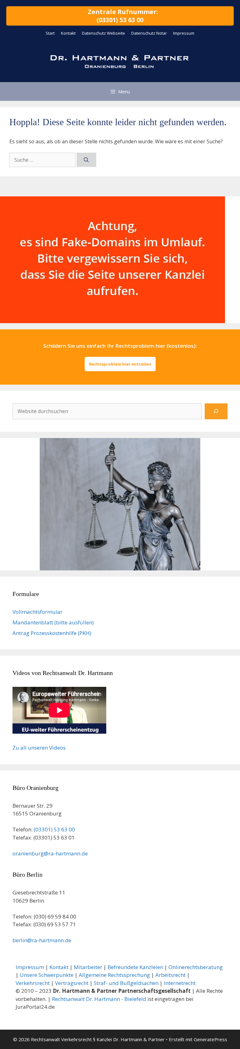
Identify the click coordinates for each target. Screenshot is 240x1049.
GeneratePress (210, 1039)
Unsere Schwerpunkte (46, 974)
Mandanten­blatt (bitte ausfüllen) (53, 622)
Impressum (183, 33)
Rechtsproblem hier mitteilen (120, 364)
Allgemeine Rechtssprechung (114, 974)
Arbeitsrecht (170, 974)
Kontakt (68, 33)
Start (50, 33)
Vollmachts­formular (37, 611)
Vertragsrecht (71, 983)
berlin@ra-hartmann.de (41, 940)
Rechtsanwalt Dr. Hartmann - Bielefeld (99, 998)
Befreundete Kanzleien (135, 967)
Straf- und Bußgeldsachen (126, 983)
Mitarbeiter (88, 967)
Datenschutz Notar (149, 33)
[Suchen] (86, 160)
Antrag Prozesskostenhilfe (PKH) (51, 633)
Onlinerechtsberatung (195, 967)
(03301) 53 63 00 (54, 829)
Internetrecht (180, 983)
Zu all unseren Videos (39, 747)
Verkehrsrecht (33, 983)
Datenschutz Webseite (103, 33)
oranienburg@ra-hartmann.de (50, 853)
